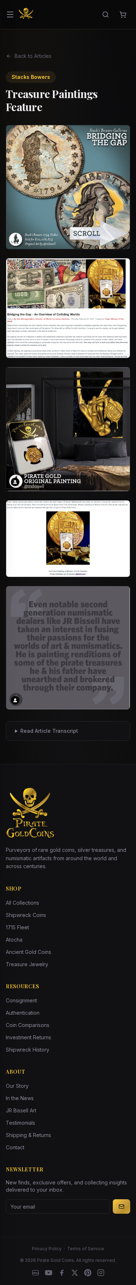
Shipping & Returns (28, 1135)
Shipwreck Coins (26, 915)
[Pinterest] (87, 1272)
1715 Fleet (17, 927)
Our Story (17, 1086)
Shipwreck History (27, 1050)
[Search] (105, 14)
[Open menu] (10, 14)
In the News (20, 1098)
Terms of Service (85, 1248)
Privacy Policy (47, 1248)
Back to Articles (33, 56)
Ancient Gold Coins (28, 952)
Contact (15, 1147)
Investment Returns (28, 1037)
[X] (74, 1272)
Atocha (14, 940)
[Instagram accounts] (100, 1272)
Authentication (23, 1013)
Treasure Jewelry (27, 964)
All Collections (22, 903)
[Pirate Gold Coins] (26, 14)
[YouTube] (48, 1272)
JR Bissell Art (21, 1110)
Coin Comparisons (27, 1025)
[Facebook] (61, 1272)
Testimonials (20, 1123)
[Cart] (123, 14)
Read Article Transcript (49, 731)
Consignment (21, 1000)
